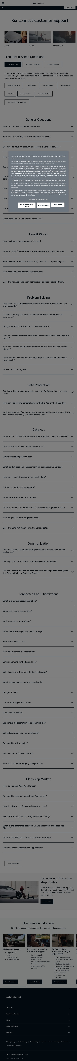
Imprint (46, 199)
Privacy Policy (40, 199)
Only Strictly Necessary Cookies (26, 205)
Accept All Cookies (43, 205)
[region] (38, 181)
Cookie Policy (32, 199)
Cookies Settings (57, 204)
